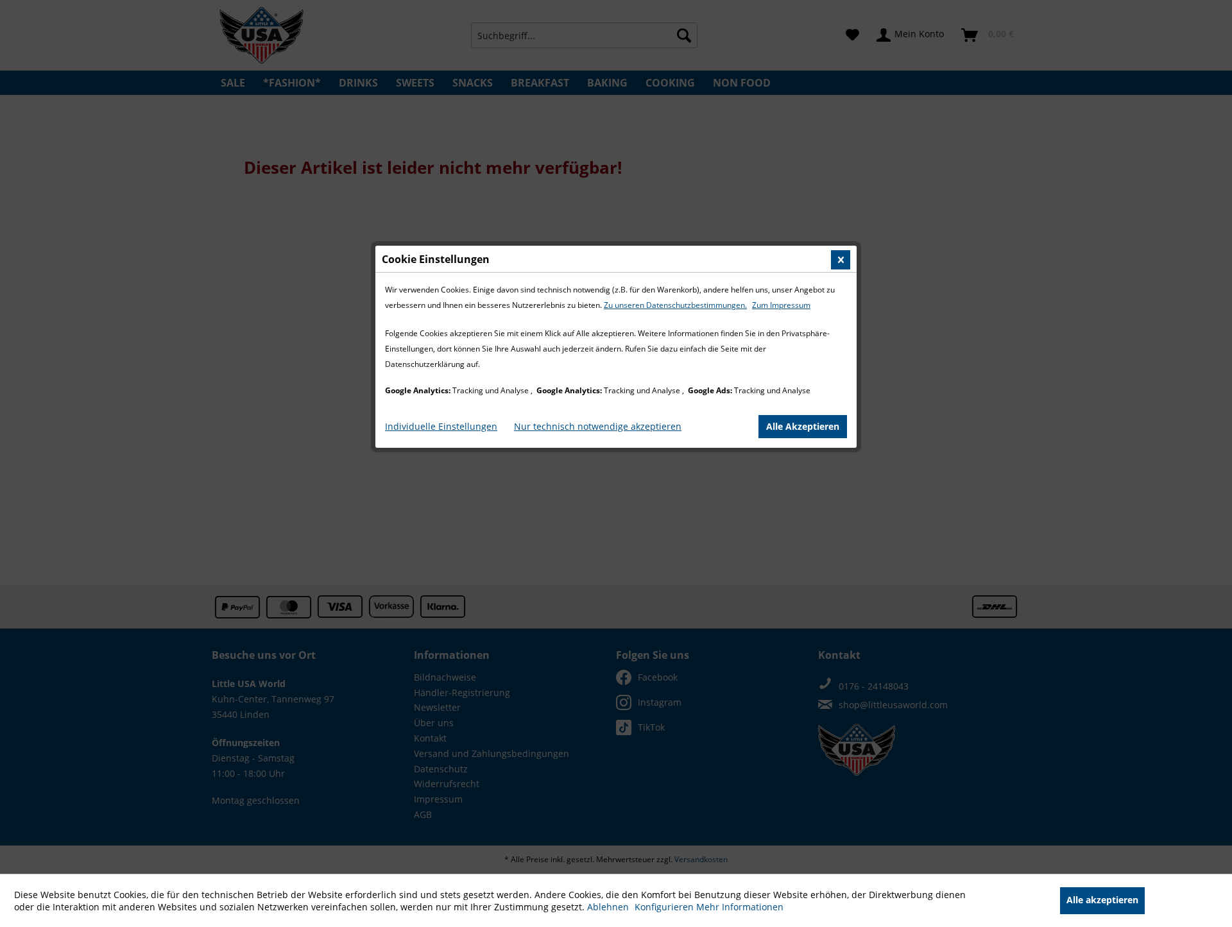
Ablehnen (609, 907)
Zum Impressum (781, 305)
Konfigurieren (665, 907)
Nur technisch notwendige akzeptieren (597, 426)
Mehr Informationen (739, 907)
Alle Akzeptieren (802, 426)
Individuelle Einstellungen (441, 426)
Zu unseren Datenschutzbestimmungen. (675, 305)
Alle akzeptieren (1102, 900)
